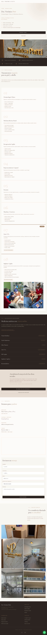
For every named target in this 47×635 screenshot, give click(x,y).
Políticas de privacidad (4, 623)
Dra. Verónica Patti (8, 1)
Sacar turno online (27, 623)
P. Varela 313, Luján (28, 617)
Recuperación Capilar (28, 610)
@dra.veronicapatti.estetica (7, 424)
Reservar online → (5, 430)
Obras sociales (3, 619)
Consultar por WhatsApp (23, 392)
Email (4, 476)
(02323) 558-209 (5, 419)
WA (25, 632)
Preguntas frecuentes (4, 621)
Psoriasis (26, 612)
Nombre (4, 464)
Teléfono (5, 470)
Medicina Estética (27, 608)
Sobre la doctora (3, 617)
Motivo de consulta (7, 481)
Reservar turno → (23, 32)
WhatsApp (23, 35)
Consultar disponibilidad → (8, 329)
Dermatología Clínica (28, 606)
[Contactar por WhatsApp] (44, 632)
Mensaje (4, 486)
